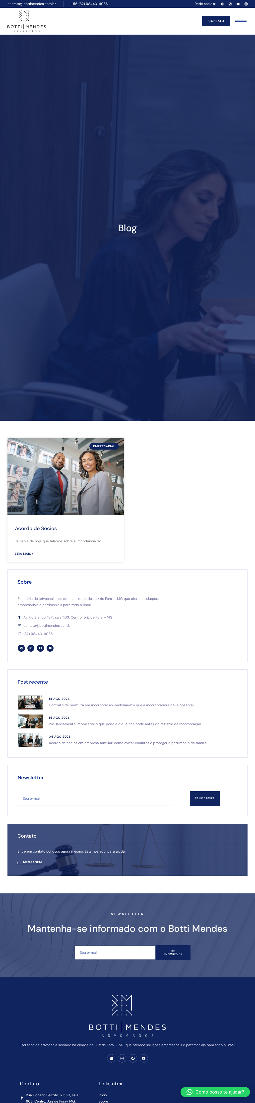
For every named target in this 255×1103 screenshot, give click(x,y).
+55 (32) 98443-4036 (89, 3)
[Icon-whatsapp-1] (230, 3)
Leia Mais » (24, 554)
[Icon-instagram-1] (246, 3)
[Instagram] (31, 648)
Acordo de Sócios (36, 528)
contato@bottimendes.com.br (31, 3)
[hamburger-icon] (241, 21)
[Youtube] (238, 3)
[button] (215, 1092)
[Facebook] (222, 3)
